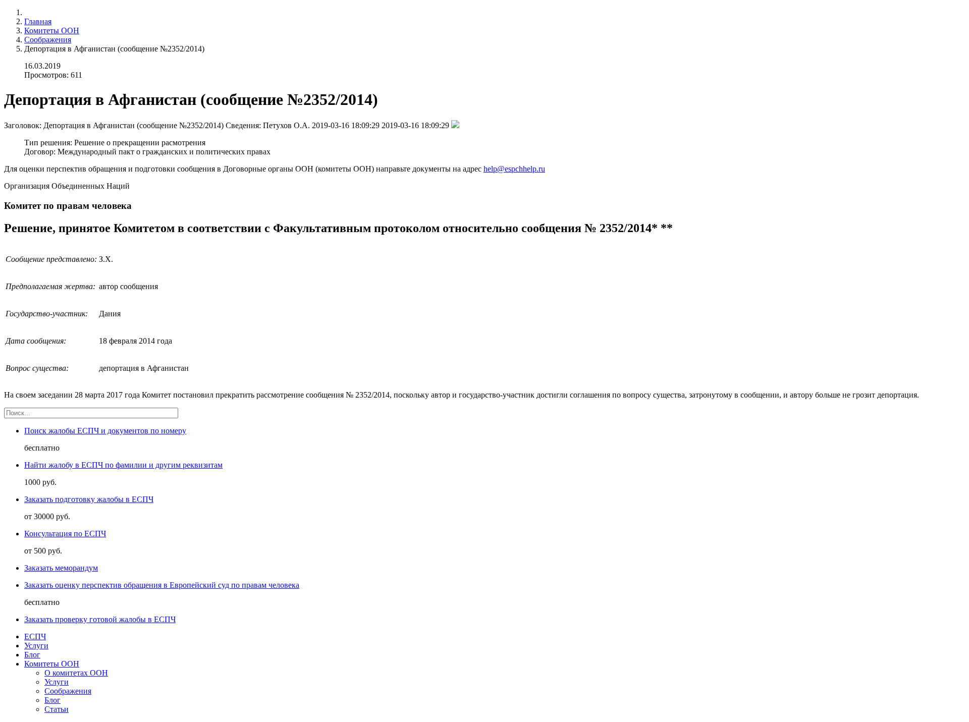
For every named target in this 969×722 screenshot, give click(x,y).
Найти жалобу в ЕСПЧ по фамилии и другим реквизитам (123, 465)
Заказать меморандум (61, 568)
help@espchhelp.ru (514, 168)
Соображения (47, 39)
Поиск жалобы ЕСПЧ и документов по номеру (105, 430)
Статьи (56, 709)
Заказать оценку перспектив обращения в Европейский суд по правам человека (161, 585)
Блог (32, 654)
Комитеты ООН (51, 30)
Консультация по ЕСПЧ (65, 533)
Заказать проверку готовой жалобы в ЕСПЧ (100, 619)
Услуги (36, 645)
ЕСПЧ (35, 636)
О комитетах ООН (76, 673)
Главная (37, 21)
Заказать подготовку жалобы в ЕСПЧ (88, 499)
